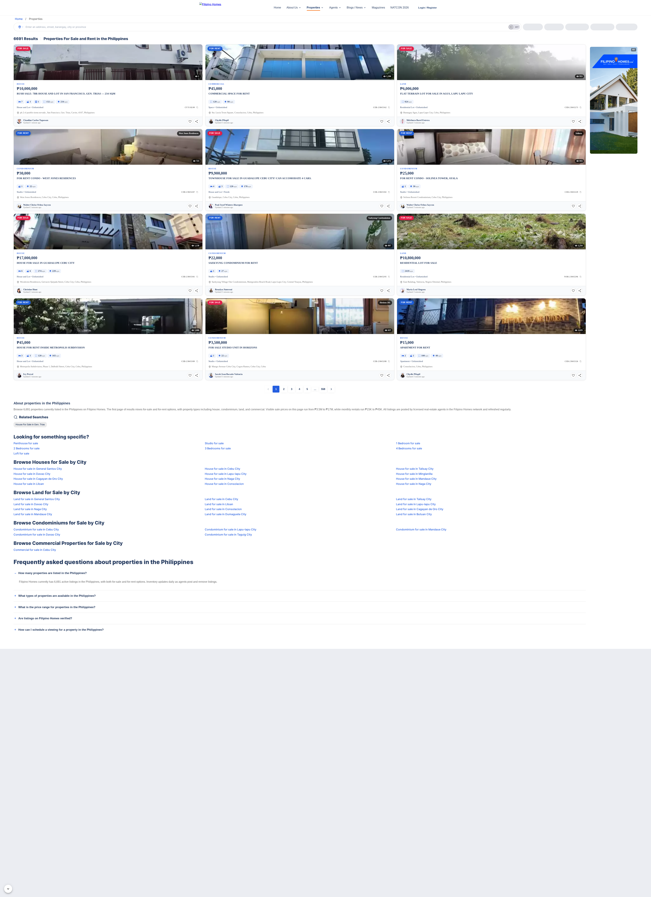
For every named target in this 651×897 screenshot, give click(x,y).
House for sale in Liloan (29, 483)
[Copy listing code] (197, 107)
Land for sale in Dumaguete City (225, 514)
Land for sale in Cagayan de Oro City (419, 509)
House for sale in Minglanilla (414, 473)
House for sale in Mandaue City (416, 478)
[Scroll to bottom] (8, 889)
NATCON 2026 (399, 7)
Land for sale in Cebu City (221, 499)
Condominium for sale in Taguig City (228, 534)
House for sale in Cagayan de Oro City (38, 478)
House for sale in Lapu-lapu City (225, 473)
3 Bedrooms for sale (218, 448)
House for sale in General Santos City (38, 468)
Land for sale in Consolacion (223, 509)
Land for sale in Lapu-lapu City (416, 504)
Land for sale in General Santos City (37, 499)
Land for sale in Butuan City (414, 514)
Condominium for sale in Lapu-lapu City (230, 529)
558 (323, 389)
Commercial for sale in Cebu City (35, 549)
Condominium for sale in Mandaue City (421, 529)
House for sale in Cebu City (222, 468)
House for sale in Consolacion (224, 483)
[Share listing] (196, 121)
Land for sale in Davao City (31, 504)
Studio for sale (214, 443)
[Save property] (190, 121)
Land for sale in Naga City (30, 509)
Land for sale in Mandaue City (33, 514)
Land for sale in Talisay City (413, 499)
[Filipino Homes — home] (224, 7)
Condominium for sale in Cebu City (36, 529)
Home (277, 7)
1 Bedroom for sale (408, 443)
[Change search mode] (20, 27)
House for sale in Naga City (222, 478)
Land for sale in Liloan (219, 504)
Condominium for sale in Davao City (37, 534)
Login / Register (427, 7)
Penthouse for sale (26, 443)
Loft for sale (21, 453)
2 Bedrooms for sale (27, 448)
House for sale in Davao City (32, 473)
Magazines (378, 7)
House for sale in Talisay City (414, 468)
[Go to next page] (331, 389)
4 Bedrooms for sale (409, 448)
